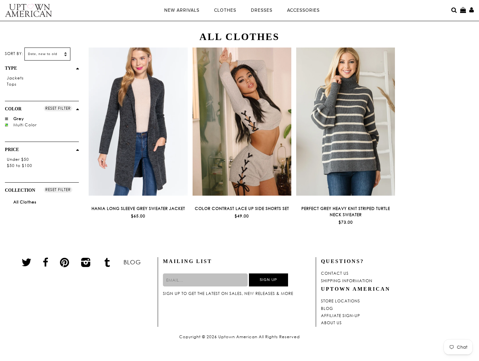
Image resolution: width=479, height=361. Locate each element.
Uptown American (237, 337)
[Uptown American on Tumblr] (107, 262)
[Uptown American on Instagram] (86, 262)
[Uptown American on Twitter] (27, 262)
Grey (18, 118)
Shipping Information (346, 281)
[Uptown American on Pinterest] (65, 262)
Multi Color (25, 124)
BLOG (132, 262)
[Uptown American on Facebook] (46, 262)
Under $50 (18, 159)
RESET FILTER (58, 108)
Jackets (15, 78)
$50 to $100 (19, 165)
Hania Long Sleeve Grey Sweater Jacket (138, 208)
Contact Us (335, 273)
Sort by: (14, 53)
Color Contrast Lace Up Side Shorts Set (242, 208)
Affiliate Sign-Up (340, 316)
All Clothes (24, 202)
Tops (12, 84)
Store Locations (340, 301)
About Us (331, 323)
